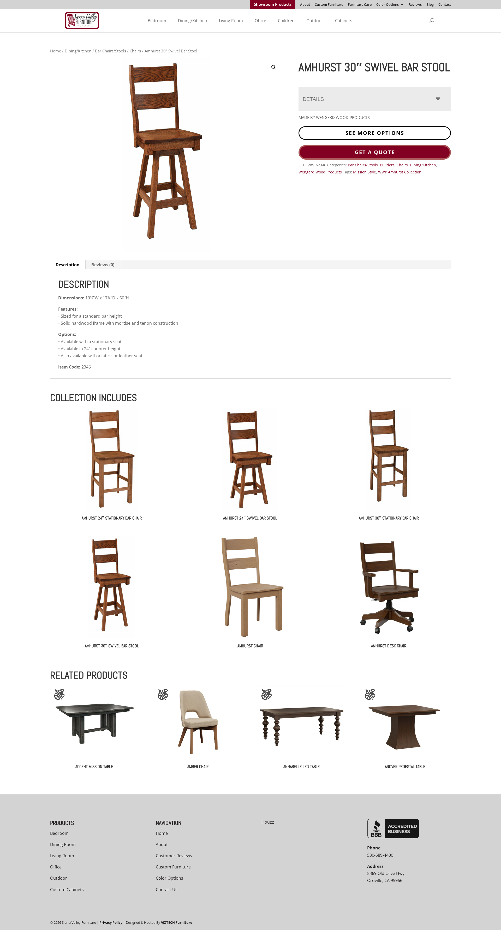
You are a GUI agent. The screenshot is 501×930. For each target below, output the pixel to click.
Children (286, 20)
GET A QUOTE (375, 152)
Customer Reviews (174, 856)
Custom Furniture (329, 5)
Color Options (387, 5)
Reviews (415, 5)
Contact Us (166, 889)
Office (260, 20)
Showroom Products (272, 5)
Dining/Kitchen (192, 20)
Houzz (267, 822)
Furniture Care (360, 5)
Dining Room (63, 844)
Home (55, 50)
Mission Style (364, 172)
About (305, 5)
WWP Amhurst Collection (399, 172)
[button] (273, 67)
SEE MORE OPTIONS (374, 132)
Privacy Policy (110, 922)
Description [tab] (68, 265)
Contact (444, 5)
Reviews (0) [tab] (102, 265)
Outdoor (314, 20)
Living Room (231, 20)
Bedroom (157, 20)
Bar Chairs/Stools (110, 50)
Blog (430, 5)
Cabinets (343, 20)
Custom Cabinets (67, 889)
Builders (387, 164)
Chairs (135, 50)
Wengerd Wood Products (320, 172)
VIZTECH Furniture (176, 922)
